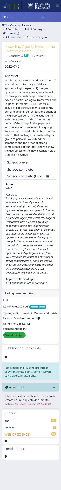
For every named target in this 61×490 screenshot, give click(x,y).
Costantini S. (14, 56)
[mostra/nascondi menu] (57, 5)
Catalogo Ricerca (20, 25)
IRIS (4, 25)
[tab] (47, 176)
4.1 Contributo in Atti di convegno (26, 37)
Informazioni (16, 387)
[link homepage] (12, 6)
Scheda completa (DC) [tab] (24, 176)
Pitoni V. (15, 61)
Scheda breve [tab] (17, 162)
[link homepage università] (39, 6)
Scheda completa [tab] (20, 169)
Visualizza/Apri (14, 335)
